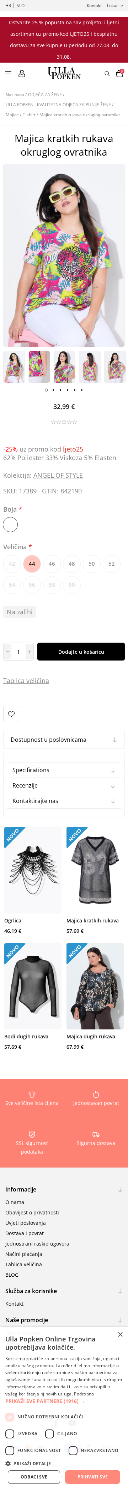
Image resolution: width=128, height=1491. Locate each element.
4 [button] (67, 390)
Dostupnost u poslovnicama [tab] (48, 740)
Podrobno (84, 1394)
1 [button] (46, 390)
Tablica (14, 680)
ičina (42, 680)
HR (8, 6)
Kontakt (94, 6)
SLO (21, 6)
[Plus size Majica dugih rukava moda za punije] (95, 986)
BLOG (11, 1274)
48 (72, 563)
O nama (14, 1202)
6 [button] (81, 390)
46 (52, 563)
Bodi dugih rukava (26, 1036)
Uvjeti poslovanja (25, 1222)
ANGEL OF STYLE (58, 475)
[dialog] (64, 1409)
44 (32, 563)
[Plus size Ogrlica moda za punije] (33, 870)
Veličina (15, 546)
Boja (10, 509)
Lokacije (115, 6)
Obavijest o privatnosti (32, 1212)
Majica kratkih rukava (92, 920)
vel (30, 680)
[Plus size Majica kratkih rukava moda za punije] (95, 870)
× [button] (120, 1334)
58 (52, 584)
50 (92, 563)
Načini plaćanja (23, 1254)
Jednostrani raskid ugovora (37, 1243)
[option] (14, 367)
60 (72, 584)
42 (12, 563)
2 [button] (53, 390)
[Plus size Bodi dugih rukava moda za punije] (33, 986)
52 (111, 563)
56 (32, 584)
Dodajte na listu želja (11, 714)
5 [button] (74, 390)
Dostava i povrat (24, 1233)
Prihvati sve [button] (93, 1477)
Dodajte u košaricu (81, 651)
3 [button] (60, 390)
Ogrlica (12, 920)
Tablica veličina (23, 1264)
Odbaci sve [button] (34, 1477)
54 (12, 584)
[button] (64, 1401)
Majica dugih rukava (90, 1036)
